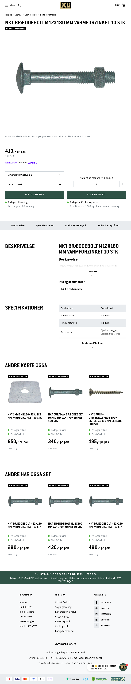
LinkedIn (105, 619)
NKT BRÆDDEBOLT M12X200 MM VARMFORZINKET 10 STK (65, 525)
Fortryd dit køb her (64, 631)
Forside (8, 15)
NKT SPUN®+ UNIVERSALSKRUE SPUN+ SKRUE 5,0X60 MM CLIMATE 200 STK (105, 419)
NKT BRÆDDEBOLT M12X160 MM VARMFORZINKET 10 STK (25, 525)
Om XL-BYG (25, 617)
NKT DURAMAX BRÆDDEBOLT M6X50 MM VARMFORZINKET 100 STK (65, 418)
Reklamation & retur (65, 612)
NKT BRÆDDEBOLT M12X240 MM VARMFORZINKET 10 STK (106, 525)
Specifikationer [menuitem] (45, 225)
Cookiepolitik (61, 626)
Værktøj (18, 15)
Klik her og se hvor (90, 202)
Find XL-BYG (25, 607)
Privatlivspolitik (62, 621)
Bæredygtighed (27, 621)
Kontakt (23, 602)
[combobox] (34, 174)
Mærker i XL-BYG (28, 626)
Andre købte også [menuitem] (75, 225)
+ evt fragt (9, 155)
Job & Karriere (26, 612)
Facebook (106, 602)
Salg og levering (63, 607)
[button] (70, 184)
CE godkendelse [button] (73, 288)
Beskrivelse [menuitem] (18, 225)
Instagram (106, 613)
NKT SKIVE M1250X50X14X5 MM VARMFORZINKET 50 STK (25, 416)
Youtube (105, 608)
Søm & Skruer (31, 15)
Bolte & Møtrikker (48, 15)
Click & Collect (62, 602)
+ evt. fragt (12, 448)
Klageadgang (62, 617)
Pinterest (105, 625)
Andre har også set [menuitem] (108, 225)
